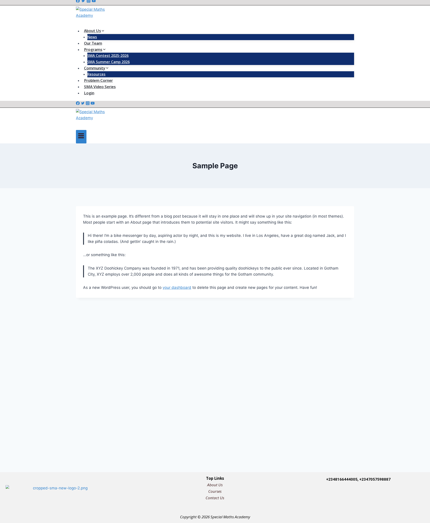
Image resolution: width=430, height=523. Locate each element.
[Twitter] (83, 104)
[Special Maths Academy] (215, 16)
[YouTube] (93, 104)
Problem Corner (98, 80)
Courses (214, 491)
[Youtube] (413, 493)
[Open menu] (81, 136)
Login (89, 92)
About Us (215, 484)
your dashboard (177, 287)
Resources (96, 74)
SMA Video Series (100, 86)
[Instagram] (88, 104)
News (92, 37)
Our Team (93, 43)
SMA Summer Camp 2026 (108, 61)
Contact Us (215, 497)
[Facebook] (78, 104)
